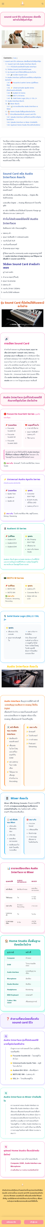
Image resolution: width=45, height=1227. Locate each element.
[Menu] (3, 3)
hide (14, 58)
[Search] (42, 4)
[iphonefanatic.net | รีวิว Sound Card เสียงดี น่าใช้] (22, 4)
